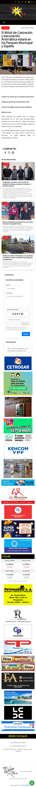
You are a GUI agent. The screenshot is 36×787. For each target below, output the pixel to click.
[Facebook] (22, 2)
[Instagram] (25, 2)
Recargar (25, 323)
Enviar (26, 334)
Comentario (9, 293)
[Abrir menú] (4, 22)
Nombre (8, 285)
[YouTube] (29, 2)
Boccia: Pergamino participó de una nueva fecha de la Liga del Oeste (18, 223)
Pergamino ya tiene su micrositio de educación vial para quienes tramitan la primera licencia (17, 184)
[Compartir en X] (9, 152)
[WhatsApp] (19, 2)
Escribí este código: (12, 309)
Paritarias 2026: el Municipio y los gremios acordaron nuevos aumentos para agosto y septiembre (18, 257)
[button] (15, 2)
